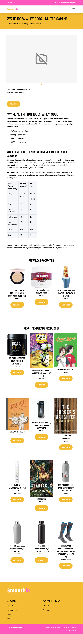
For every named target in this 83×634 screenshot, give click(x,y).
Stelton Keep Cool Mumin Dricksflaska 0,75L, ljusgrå (66, 488)
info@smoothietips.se (68, 3)
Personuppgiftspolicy (69, 628)
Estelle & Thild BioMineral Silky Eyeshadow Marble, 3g (17, 293)
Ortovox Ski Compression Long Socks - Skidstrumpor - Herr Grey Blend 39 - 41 (66, 551)
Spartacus (41, 499)
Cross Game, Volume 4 (66, 369)
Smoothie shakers (23, 89)
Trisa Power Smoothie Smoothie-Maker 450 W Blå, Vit (66, 293)
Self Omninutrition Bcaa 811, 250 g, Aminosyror (17, 361)
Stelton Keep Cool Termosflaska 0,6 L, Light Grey (17, 548)
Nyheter (10, 614)
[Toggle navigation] (73, 9)
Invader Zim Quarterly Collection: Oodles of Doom (41, 373)
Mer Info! (13, 104)
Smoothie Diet (12, 610)
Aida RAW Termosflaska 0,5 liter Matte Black (41, 548)
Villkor (59, 628)
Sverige (57, 3)
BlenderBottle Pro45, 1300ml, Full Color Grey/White (41, 425)
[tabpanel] (41, 59)
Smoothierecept (13, 606)
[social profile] (14, 3)
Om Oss (10, 618)
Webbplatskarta (71, 630)
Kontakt (53, 628)
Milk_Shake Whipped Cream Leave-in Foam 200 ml (17, 488)
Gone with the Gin (17, 431)
